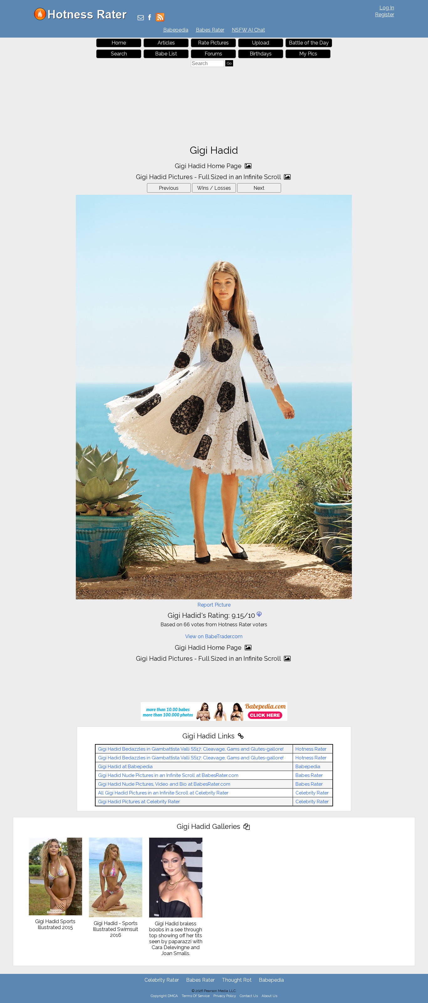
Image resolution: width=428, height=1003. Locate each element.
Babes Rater (210, 30)
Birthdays (261, 54)
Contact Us (249, 996)
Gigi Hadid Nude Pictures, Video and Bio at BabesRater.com (164, 784)
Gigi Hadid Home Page (209, 166)
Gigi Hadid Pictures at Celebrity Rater (139, 801)
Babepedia (175, 30)
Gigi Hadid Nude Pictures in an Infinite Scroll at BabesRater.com (168, 775)
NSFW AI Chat (248, 30)
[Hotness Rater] (83, 19)
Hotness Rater (310, 749)
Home (119, 43)
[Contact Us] (140, 18)
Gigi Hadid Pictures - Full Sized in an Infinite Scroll (209, 177)
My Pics (308, 54)
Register (384, 15)
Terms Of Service (196, 996)
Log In (386, 8)
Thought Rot (237, 980)
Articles (166, 43)
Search (119, 54)
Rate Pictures (213, 43)
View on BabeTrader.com (214, 636)
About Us (269, 996)
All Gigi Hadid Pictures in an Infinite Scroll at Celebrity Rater (163, 793)
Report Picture (214, 605)
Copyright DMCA (164, 996)
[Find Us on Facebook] (150, 18)
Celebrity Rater (312, 793)
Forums (213, 54)
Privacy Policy (224, 996)
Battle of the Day (309, 43)
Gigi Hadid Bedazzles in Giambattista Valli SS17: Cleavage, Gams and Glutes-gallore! (191, 749)
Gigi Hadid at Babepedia (125, 766)
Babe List (166, 54)
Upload (260, 43)
